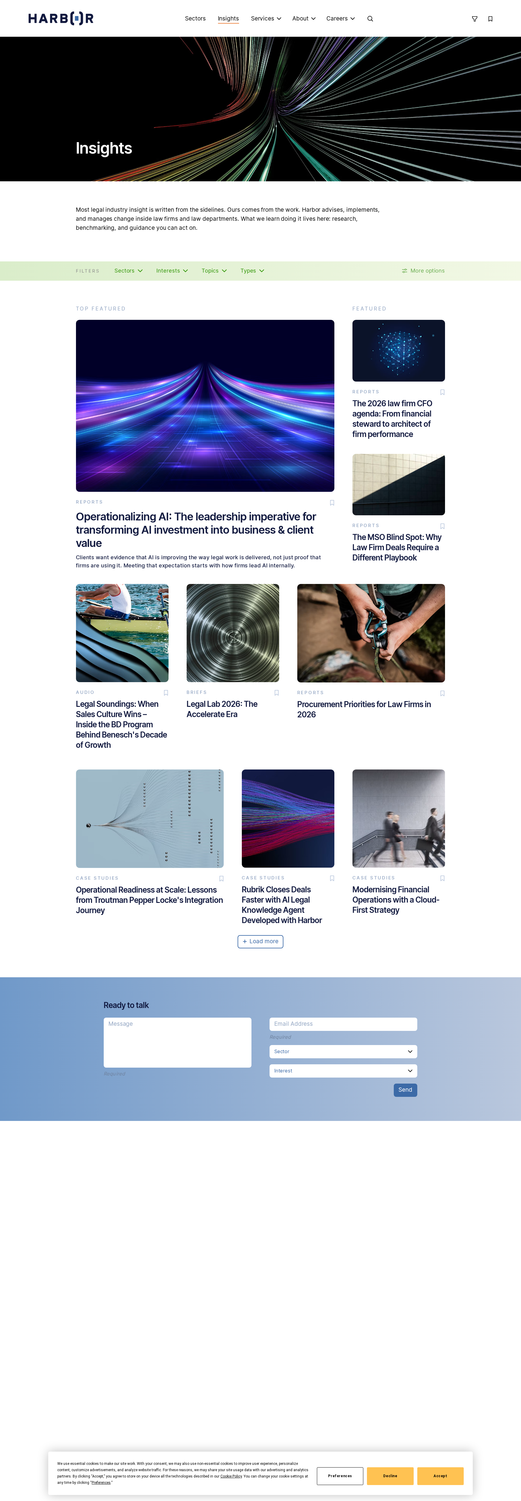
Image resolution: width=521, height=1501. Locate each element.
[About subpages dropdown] (313, 18)
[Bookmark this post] (332, 502)
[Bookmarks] (490, 18)
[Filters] (474, 18)
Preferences (340, 1476)
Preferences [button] (101, 1483)
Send (405, 1089)
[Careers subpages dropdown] (352, 18)
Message (121, 1023)
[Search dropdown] (370, 18)
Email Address (293, 1023)
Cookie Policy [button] (231, 1476)
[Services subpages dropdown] (279, 18)
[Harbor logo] (61, 18)
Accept (440, 1476)
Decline (390, 1476)
